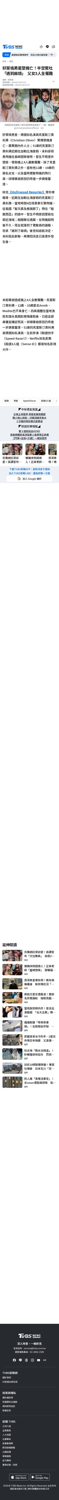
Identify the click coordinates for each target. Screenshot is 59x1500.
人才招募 (6, 1434)
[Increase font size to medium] (41, 46)
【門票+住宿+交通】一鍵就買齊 (29, 438)
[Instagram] (32, 1360)
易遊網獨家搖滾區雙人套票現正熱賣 (29, 434)
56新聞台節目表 (10, 1381)
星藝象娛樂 (7, 1443)
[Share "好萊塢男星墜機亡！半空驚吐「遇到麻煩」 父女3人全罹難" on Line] (47, 47)
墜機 (6, 400)
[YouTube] (39, 1360)
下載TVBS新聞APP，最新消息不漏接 (29, 469)
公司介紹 (6, 1426)
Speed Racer (29, 400)
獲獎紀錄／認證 (9, 1464)
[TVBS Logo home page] (13, 47)
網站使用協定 (8, 1406)
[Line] (20, 1360)
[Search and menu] (53, 47)
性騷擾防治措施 (9, 1401)
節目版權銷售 (8, 1447)
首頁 (4, 61)
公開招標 (6, 1451)
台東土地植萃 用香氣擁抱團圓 (29, 414)
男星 (16, 400)
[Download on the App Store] (19, 1477)
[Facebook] (14, 1360)
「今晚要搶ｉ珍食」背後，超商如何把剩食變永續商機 (33, 55)
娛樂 (11, 61)
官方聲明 (6, 1460)
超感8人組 (46, 400)
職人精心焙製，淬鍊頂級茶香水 (29, 417)
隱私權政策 (7, 1397)
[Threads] (26, 1360)
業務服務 (6, 1456)
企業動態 (6, 1430)
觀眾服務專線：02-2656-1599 (29, 1351)
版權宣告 (6, 1410)
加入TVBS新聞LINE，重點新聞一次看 (29, 473)
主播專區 (6, 1438)
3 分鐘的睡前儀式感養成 (29, 421)
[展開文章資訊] (54, 81)
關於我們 (6, 1377)
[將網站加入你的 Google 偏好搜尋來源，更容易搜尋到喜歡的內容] (29, 479)
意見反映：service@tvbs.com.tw (29, 1348)
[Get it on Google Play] (40, 1477)
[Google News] (45, 1360)
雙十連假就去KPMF (29, 431)
